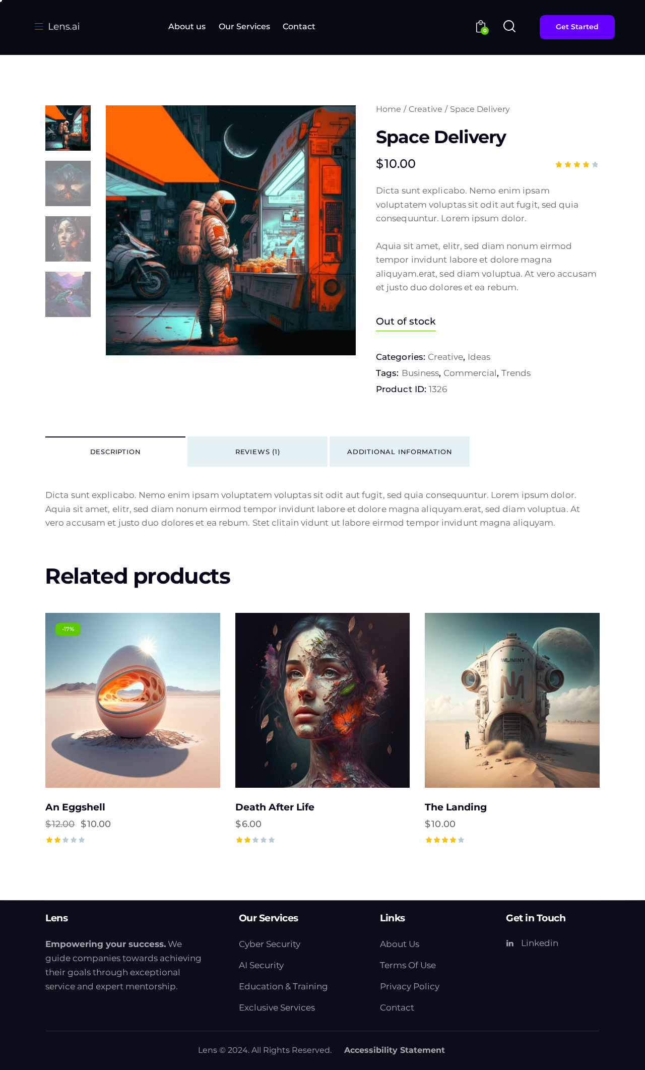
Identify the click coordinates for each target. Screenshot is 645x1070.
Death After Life (274, 807)
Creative (425, 109)
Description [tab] (115, 452)
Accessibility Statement (394, 1050)
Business (420, 373)
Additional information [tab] (400, 452)
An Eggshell (75, 807)
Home (388, 109)
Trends (516, 373)
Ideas (479, 357)
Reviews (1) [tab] (257, 452)
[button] (105, 700)
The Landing (456, 807)
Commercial (470, 373)
